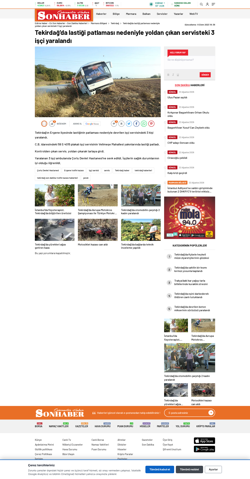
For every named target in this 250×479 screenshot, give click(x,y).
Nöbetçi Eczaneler (72, 444)
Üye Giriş (167, 439)
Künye (38, 439)
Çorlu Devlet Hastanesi (48, 170)
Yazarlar (178, 13)
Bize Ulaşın (68, 454)
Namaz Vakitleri (59, 425)
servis (107, 170)
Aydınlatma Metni (44, 444)
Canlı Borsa (97, 439)
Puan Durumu (125, 425)
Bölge (116, 13)
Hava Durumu (103, 425)
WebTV (193, 13)
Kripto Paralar (205, 425)
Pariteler (163, 425)
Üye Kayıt (168, 444)
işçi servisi (94, 170)
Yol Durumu (183, 425)
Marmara (131, 13)
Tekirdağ (115, 23)
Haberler (101, 13)
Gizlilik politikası (43, 449)
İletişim (39, 458)
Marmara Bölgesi (99, 23)
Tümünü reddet (189, 469)
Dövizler (122, 444)
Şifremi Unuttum (172, 449)
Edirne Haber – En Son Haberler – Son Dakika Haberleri (61, 23)
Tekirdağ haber (122, 170)
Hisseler (145, 425)
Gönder (205, 75)
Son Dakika (148, 444)
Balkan (147, 13)
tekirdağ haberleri (143, 170)
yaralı (85, 177)
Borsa (38, 425)
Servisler (162, 13)
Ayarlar (213, 469)
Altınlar (122, 439)
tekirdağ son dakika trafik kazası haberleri (57, 177)
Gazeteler (81, 425)
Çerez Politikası (43, 454)
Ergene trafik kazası (74, 170)
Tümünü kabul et (159, 469)
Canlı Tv (66, 439)
